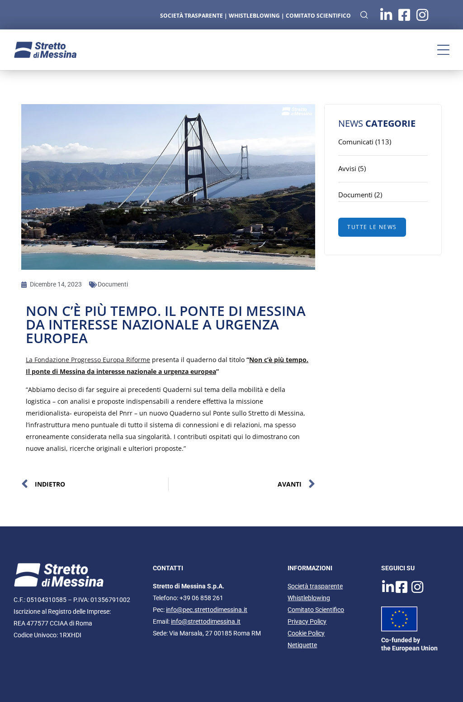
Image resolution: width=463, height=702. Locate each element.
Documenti (113, 284)
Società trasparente (315, 586)
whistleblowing (254, 15)
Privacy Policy (307, 621)
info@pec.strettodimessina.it (206, 609)
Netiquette (302, 645)
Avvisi (347, 168)
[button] (443, 50)
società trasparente (191, 15)
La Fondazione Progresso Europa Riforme (88, 359)
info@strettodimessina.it (206, 621)
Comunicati (355, 141)
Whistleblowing (309, 598)
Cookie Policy (306, 633)
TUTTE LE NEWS (372, 227)
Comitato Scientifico (318, 15)
